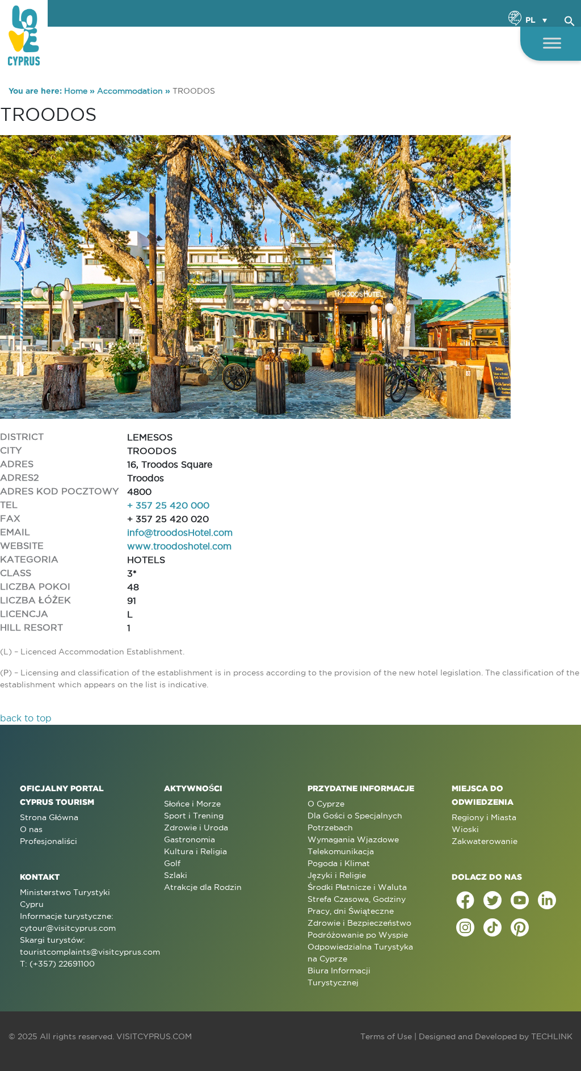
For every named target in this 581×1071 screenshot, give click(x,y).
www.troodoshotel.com (179, 546)
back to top (26, 718)
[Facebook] (465, 900)
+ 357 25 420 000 (168, 505)
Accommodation (130, 90)
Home (75, 90)
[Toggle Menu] (552, 42)
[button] (569, 19)
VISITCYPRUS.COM (154, 1036)
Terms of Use (386, 1036)
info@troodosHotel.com (180, 532)
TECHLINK (551, 1036)
